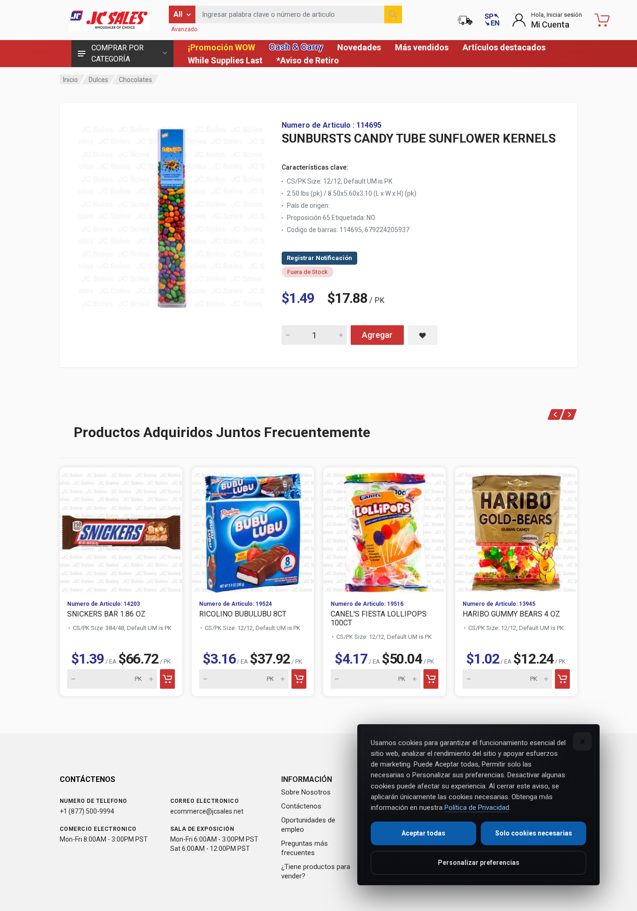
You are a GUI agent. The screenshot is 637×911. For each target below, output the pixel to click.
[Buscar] (393, 14)
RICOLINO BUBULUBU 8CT (242, 614)
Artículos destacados (504, 47)
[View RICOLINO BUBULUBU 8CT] (253, 530)
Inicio (70, 79)
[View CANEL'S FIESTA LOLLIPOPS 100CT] (384, 530)
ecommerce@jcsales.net (206, 811)
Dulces (98, 79)
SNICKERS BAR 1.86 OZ (106, 614)
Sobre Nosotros (306, 792)
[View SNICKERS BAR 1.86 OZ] (121, 530)
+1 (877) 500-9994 (87, 811)
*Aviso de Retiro (308, 60)
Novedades (359, 47)
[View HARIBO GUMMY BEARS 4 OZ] (516, 530)
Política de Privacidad (476, 807)
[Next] (569, 414)
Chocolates (135, 79)
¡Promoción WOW (221, 47)
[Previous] (555, 414)
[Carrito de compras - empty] (602, 20)
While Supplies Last (225, 60)
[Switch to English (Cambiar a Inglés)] (492, 20)
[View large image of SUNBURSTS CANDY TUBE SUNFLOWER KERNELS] (171, 214)
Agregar (377, 335)
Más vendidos (422, 47)
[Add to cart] (167, 679)
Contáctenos (301, 806)
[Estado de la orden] (465, 20)
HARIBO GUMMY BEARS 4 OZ (511, 614)
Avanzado (184, 29)
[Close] (582, 741)
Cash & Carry (296, 46)
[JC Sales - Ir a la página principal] (109, 20)
